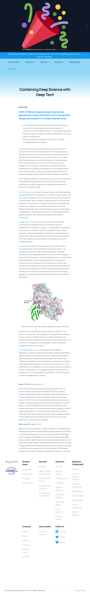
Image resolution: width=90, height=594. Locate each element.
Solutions (29, 62)
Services (43, 62)
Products (58, 62)
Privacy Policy (80, 590)
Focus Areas (13, 62)
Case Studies (74, 62)
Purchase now (63, 49)
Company (12, 68)
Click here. (48, 57)
